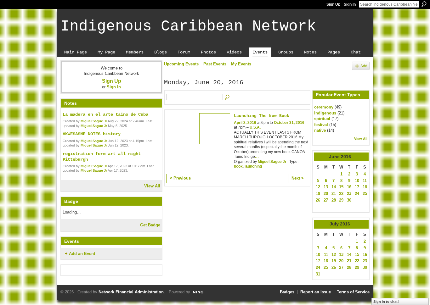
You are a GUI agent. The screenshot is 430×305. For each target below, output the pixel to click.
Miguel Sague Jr (94, 121)
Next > (297, 178)
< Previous (180, 178)
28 (333, 200)
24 (357, 193)
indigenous (325, 113)
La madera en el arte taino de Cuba (105, 114)
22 (341, 193)
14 (333, 187)
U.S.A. (255, 127)
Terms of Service (353, 292)
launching (253, 166)
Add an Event (82, 253)
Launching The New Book (261, 116)
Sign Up (333, 4)
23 (349, 193)
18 (365, 187)
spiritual (322, 118)
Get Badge (150, 225)
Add (363, 66)
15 (341, 187)
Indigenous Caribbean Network (188, 26)
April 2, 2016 (245, 122)
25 (365, 193)
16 (349, 187)
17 (357, 187)
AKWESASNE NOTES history (92, 133)
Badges (287, 292)
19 (318, 193)
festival (321, 124)
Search (424, 4)
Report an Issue (315, 292)
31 (318, 274)
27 (326, 200)
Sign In (350, 4)
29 (341, 200)
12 (318, 187)
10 (357, 180)
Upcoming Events (181, 64)
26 (318, 200)
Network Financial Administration (131, 292)
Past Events (214, 64)
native (320, 130)
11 (365, 180)
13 (326, 187)
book (238, 166)
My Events (241, 64)
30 (349, 200)
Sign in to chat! (386, 301)
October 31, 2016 (289, 122)
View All (152, 186)
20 (326, 193)
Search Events (227, 97)
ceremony (323, 107)
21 (333, 193)
